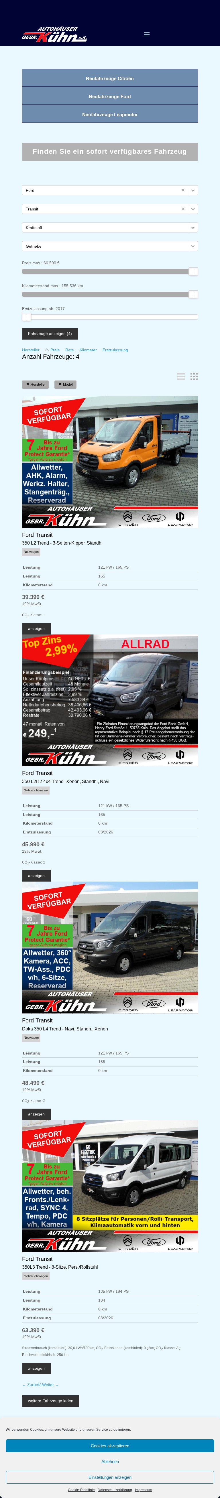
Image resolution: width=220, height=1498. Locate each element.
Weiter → (50, 1384)
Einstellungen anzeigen (110, 1477)
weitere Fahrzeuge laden (50, 1400)
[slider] (193, 271)
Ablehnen (110, 1461)
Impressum (143, 1490)
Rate (69, 350)
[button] (193, 190)
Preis (55, 350)
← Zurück (31, 1384)
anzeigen (36, 628)
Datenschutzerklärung (115, 1490)
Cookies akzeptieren (110, 1445)
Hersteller (31, 350)
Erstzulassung (115, 350)
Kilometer (88, 350)
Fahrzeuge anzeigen (50, 333)
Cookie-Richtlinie (81, 1490)
